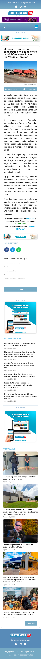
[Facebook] (16, 7)
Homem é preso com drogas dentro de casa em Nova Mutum (20, 344)
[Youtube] (25, 7)
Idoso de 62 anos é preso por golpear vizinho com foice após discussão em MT (18, 385)
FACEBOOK (31, 227)
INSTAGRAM (20, 229)
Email (6, 267)
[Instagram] (20, 7)
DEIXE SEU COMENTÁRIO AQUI (15, 259)
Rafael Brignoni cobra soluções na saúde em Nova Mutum (18, 546)
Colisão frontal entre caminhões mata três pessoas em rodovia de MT (19, 365)
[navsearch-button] (4, 27)
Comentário (8, 275)
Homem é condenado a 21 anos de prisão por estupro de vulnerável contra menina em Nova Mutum (19, 354)
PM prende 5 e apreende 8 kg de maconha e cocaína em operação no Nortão (20, 396)
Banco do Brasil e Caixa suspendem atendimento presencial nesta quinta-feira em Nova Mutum (20, 579)
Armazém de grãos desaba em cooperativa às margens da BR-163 (19, 375)
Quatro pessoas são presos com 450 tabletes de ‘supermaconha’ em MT (19, 613)
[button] (36, 27)
